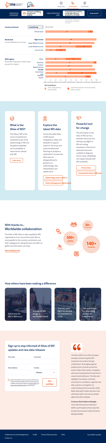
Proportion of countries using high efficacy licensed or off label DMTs (73, 13)
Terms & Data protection (49, 435)
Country (36, 368)
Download (94, 13)
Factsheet (85, 6)
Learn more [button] (16, 160)
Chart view (73, 6)
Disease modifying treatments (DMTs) (34, 13)
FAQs (63, 435)
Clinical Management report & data (54, 183)
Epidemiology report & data (54, 177)
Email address (12, 368)
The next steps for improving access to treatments (89, 312)
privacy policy (33, 383)
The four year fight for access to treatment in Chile (65, 312)
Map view (61, 6)
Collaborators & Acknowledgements (17, 435)
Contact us (8, 438)
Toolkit (35, 435)
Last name (37, 357)
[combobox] (45, 372)
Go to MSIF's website (94, 435)
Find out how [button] (86, 168)
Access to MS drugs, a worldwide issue (40, 314)
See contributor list (12, 250)
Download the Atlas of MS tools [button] (87, 173)
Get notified (49, 382)
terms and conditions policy (18, 385)
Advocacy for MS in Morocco (15, 315)
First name (11, 357)
